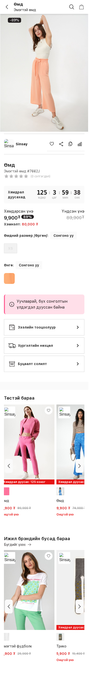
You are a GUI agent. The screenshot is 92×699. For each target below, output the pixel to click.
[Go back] (9, 7)
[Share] (61, 144)
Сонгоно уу (63, 236)
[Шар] (9, 279)
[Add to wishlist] (51, 144)
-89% (14, 20)
